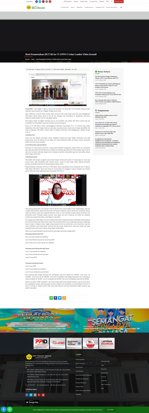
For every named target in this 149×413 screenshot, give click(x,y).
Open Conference (105, 384)
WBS (102, 388)
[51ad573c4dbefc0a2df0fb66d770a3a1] (90, 343)
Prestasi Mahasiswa (81, 382)
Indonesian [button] (29, 1)
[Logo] (35, 7)
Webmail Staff (79, 386)
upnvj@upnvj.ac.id (44, 385)
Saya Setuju (110, 409)
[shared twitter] (60, 298)
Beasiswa (102, 1)
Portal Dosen (79, 367)
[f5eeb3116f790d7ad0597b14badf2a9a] (74, 343)
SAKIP (72, 7)
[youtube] (50, 1)
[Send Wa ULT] (9, 409)
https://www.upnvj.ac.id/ (59, 385)
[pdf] (64, 298)
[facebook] (36, 1)
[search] (121, 7)
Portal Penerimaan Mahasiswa (84, 375)
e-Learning (103, 380)
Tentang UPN (64, 7)
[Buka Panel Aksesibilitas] (3, 409)
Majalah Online (83, 1)
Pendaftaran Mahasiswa (82, 379)
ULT (112, 1)
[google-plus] (43, 1)
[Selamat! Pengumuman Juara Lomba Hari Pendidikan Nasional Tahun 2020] (111, 320)
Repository (104, 369)
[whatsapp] (51, 298)
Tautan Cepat (119, 1)
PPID (107, 1)
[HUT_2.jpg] (58, 189)
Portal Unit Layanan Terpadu (83, 390)
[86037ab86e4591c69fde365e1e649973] (41, 343)
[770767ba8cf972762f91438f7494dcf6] (107, 343)
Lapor (102, 365)
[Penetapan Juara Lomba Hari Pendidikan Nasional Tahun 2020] (37, 320)
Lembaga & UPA (100, 7)
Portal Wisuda (79, 371)
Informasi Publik (105, 361)
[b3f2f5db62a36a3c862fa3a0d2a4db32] (57, 343)
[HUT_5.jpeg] (58, 89)
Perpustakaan (104, 373)
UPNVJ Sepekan (68, 1)
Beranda (27, 59)
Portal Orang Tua (80, 363)
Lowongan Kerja (93, 1)
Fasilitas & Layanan (111, 7)
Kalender (76, 1)
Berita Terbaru (103, 72)
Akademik (79, 7)
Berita (33, 59)
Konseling (78, 394)
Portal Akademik (80, 359)
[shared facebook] (55, 298)
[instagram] (46, 1)
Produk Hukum (89, 7)
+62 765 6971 (31, 385)
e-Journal (103, 377)
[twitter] (40, 1)
